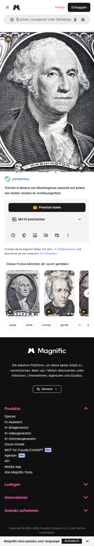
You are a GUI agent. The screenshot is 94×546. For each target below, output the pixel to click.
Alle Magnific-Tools (18, 472)
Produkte (12, 408)
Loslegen (12, 484)
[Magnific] (47, 351)
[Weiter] (88, 293)
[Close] (87, 541)
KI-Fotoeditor (48, 253)
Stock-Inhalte (14, 444)
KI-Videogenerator (18, 433)
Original (29, 39)
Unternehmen (16, 497)
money (46, 325)
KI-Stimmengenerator (20, 439)
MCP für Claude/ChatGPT (27, 450)
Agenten (14, 455)
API (7, 461)
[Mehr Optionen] (67, 235)
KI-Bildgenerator (65, 249)
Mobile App (13, 467)
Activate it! (72, 541)
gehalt (64, 325)
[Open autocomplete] (10, 19)
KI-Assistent (13, 422)
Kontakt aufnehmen (21, 510)
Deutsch (47, 389)
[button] (47, 389)
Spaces (10, 416)
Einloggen (79, 7)
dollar (13, 325)
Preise (60, 7)
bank (29, 325)
